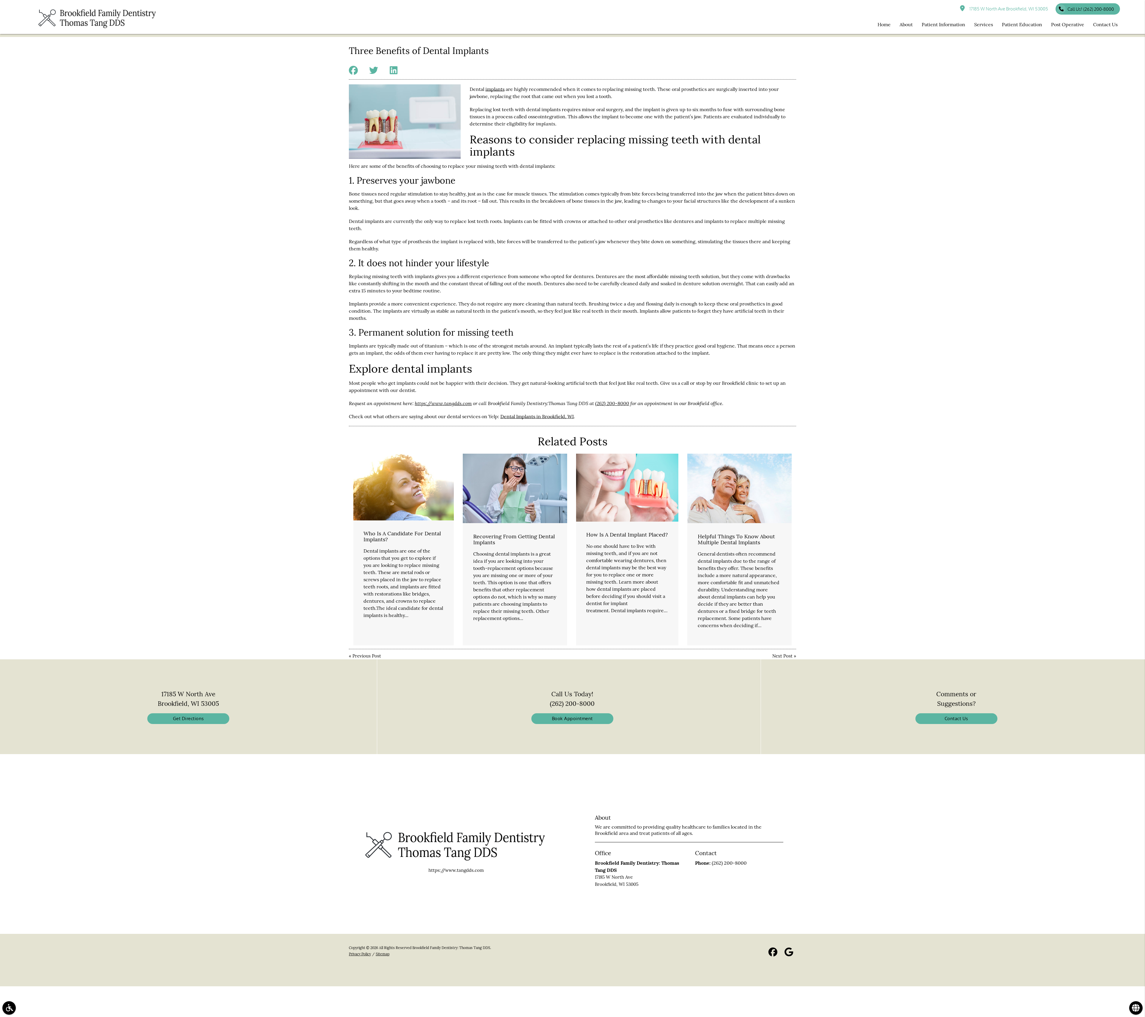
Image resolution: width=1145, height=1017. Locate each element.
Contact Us (956, 718)
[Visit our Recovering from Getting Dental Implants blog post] (515, 488)
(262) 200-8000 (612, 403)
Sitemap (382, 954)
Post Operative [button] (1067, 24)
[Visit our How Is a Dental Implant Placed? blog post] (627, 488)
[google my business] (789, 953)
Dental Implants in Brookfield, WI (537, 416)
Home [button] (884, 24)
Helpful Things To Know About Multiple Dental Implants (736, 539)
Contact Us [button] (1105, 24)
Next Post (782, 656)
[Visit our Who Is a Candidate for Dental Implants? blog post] (403, 487)
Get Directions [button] (188, 718)
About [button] (906, 24)
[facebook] (772, 953)
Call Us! (1090, 9)
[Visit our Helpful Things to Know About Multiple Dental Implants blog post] (739, 488)
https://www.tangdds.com (443, 403)
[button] (9, 1008)
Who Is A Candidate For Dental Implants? (402, 536)
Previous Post (366, 656)
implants (495, 89)
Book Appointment (572, 718)
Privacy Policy (360, 954)
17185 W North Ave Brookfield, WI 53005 (1008, 9)
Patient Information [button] (943, 24)
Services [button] (983, 24)
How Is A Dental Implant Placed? (627, 534)
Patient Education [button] (1022, 24)
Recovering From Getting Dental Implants (514, 539)
